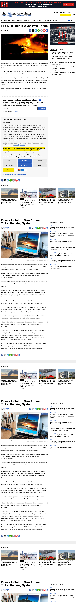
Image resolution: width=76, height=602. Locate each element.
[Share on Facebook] (30, 30)
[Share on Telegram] (36, 30)
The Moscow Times (7, 227)
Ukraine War (12, 20)
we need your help (19, 145)
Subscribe (42, 108)
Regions (19, 20)
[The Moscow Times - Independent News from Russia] (16, 14)
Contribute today (65, 14)
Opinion (33, 20)
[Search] (74, 21)
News (5, 20)
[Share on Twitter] (33, 30)
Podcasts (48, 20)
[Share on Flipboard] (44, 30)
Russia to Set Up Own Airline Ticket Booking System (20, 222)
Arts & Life (40, 20)
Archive (55, 20)
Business (26, 20)
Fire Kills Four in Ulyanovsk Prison (24, 26)
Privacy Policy (15, 111)
